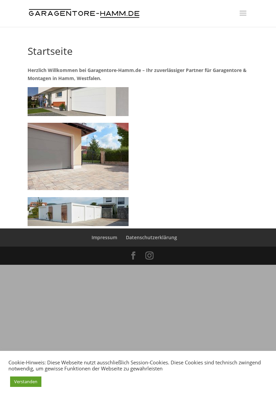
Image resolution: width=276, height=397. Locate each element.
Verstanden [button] (25, 381)
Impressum (104, 237)
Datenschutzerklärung (151, 237)
